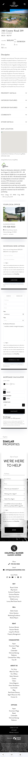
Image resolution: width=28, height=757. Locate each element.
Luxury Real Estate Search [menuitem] (14, 601)
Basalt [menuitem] (14, 648)
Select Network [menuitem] (14, 676)
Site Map (14, 730)
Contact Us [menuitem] (14, 697)
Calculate (14, 411)
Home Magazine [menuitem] (14, 683)
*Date (4, 311)
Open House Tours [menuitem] (14, 597)
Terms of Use (14, 728)
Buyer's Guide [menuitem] (14, 587)
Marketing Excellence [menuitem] (14, 615)
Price (4, 389)
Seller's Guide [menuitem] (14, 611)
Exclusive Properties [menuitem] (14, 592)
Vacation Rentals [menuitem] (14, 629)
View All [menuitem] (14, 660)
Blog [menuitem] (14, 690)
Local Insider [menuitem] (13, 688)
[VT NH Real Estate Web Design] (14, 739)
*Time (4, 317)
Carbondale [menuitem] (14, 650)
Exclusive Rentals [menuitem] (14, 627)
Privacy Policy (16, 274)
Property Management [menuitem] (14, 634)
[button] (2, 18)
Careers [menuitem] (14, 678)
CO (11, 195)
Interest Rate (6, 402)
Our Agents (11, 234)
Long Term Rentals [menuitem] (14, 632)
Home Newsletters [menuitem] (14, 685)
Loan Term (6, 380)
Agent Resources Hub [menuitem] (14, 695)
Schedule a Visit (19, 296)
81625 (22, 195)
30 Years (7, 384)
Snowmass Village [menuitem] (14, 646)
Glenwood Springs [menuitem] (14, 653)
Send (14, 530)
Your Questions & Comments (9, 324)
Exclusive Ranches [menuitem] (14, 594)
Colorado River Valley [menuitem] (14, 657)
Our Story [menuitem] (14, 669)
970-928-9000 (9, 226)
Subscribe (14, 280)
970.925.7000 (3, 4)
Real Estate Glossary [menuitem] (14, 692)
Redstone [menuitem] (14, 655)
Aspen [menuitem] (14, 644)
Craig (18, 195)
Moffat (14, 195)
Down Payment (7, 395)
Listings (7, 195)
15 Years (13, 384)
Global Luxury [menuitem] (14, 599)
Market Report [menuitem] (14, 618)
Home (2, 195)
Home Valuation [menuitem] (14, 613)
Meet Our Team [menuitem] (14, 672)
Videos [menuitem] (14, 681)
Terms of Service (5, 366)
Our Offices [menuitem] (14, 674)
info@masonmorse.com (15, 570)
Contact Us (5, 234)
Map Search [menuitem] (14, 590)
